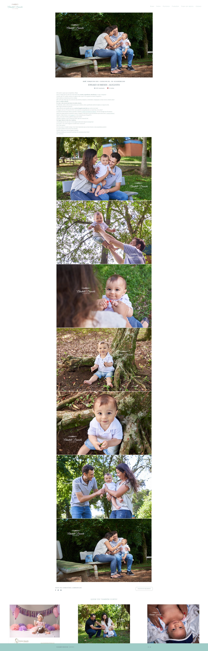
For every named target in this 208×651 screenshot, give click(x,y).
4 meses (72, 115)
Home (152, 6)
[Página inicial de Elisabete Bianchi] (19, 6)
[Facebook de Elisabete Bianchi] (148, 647)
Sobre (158, 6)
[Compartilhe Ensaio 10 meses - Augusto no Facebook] (55, 590)
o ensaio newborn (110, 113)
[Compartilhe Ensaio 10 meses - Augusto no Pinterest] (61, 590)
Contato (198, 6)
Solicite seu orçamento (144, 588)
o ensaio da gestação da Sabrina (89, 111)
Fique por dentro (187, 6)
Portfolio (166, 6)
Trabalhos (175, 6)
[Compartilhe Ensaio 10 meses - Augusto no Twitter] (58, 590)
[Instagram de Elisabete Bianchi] (150, 647)
